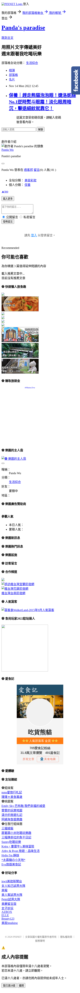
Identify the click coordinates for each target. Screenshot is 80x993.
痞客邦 (28, 169)
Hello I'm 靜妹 (10, 855)
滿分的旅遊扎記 (11, 814)
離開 (21, 985)
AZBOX (6, 911)
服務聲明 (40, 940)
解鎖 (40, 129)
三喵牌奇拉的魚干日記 (16, 837)
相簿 (12, 70)
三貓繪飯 (7, 828)
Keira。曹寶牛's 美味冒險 (17, 846)
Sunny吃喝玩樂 (11, 842)
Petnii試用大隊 (10, 899)
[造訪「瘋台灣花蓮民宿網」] (14, 588)
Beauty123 (7, 918)
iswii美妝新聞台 (11, 881)
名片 (12, 79)
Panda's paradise (23, 27)
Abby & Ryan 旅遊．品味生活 (20, 851)
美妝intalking (9, 923)
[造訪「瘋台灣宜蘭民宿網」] (17, 584)
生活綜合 (32, 63)
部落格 (13, 75)
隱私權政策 (66, 936)
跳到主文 (7, 37)
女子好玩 (7, 908)
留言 (37, 169)
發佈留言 (8, 221)
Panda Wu (7, 149)
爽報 (4, 890)
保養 (28, 184)
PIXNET (17, 936)
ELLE (5, 915)
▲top (4, 191)
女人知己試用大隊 (13, 885)
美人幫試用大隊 (11, 894)
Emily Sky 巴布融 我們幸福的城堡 (23, 805)
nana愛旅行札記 (11, 792)
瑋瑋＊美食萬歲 (11, 796)
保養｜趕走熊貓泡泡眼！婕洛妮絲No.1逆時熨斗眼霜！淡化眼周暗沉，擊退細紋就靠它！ (42, 102)
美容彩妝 (30, 180)
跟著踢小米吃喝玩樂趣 (16, 833)
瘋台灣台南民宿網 (13, 593)
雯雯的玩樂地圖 (11, 810)
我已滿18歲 (9, 985)
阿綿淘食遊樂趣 (11, 819)
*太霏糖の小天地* (13, 860)
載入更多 (8, 198)
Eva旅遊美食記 (11, 864)
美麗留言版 (8, 903)
